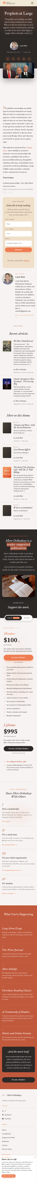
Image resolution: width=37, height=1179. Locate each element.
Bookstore (5, 1141)
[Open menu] (32, 3)
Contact (4, 1145)
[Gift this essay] (24, 59)
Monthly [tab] (27, 618)
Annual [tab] (13, 618)
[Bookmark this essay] (13, 59)
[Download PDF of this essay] (18, 59)
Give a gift (6, 821)
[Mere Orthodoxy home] (9, 3)
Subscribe (18, 250)
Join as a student (9, 893)
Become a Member (18, 658)
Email (7, 239)
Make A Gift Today (8, 1176)
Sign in (26, 261)
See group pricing (9, 845)
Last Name (9, 229)
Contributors (6, 1134)
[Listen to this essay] (8, 59)
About (4, 1130)
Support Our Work (8, 1138)
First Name (9, 219)
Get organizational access (12, 870)
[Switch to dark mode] (29, 59)
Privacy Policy (7, 1149)
